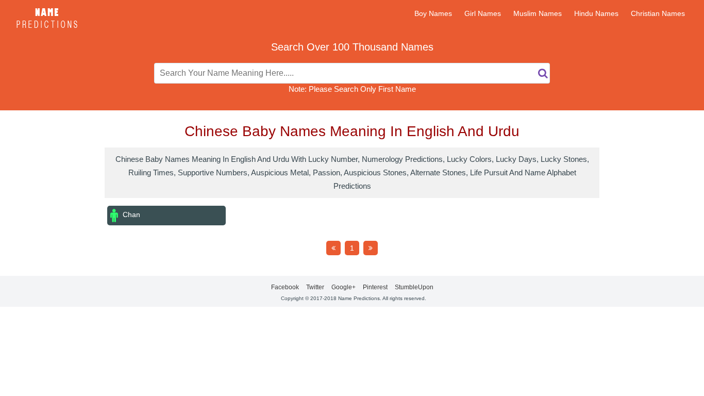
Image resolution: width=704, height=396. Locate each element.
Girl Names (482, 13)
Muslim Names (537, 13)
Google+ (343, 287)
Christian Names (658, 13)
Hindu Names (596, 13)
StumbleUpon (414, 287)
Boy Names (433, 13)
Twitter (315, 287)
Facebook (285, 287)
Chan (130, 214)
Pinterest (375, 287)
